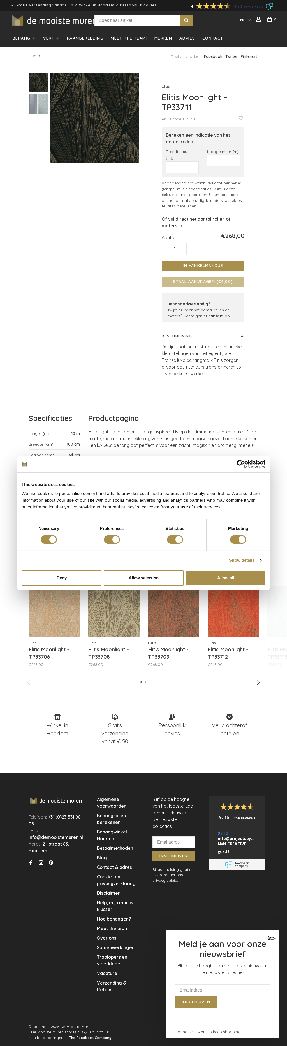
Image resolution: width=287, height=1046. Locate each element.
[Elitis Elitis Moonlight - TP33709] (173, 611)
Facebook (213, 56)
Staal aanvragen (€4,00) (203, 281)
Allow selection (144, 577)
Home (34, 55)
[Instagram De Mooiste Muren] (41, 863)
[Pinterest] (51, 863)
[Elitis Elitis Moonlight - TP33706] (54, 611)
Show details (241, 560)
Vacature (107, 973)
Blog (102, 857)
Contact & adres (114, 867)
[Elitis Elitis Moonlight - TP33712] (233, 611)
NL (243, 19)
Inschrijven (173, 855)
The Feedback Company (90, 1037)
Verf (48, 38)
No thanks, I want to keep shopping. (208, 1031)
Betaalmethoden (115, 848)
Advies (187, 38)
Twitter (231, 56)
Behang (21, 38)
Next (258, 683)
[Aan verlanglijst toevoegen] (241, 118)
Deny (62, 577)
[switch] (112, 539)
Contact (212, 38)
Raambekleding (85, 38)
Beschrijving (177, 336)
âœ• (270, 938)
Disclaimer (108, 893)
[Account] (259, 19)
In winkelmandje (203, 265)
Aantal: (169, 237)
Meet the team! (129, 38)
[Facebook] (31, 863)
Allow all (225, 577)
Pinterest (249, 56)
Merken (163, 38)
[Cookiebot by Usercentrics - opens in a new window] (240, 464)
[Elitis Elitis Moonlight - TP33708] (114, 611)
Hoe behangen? (114, 919)
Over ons (106, 938)
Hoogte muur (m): (223, 151)
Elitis (166, 86)
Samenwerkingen (116, 947)
